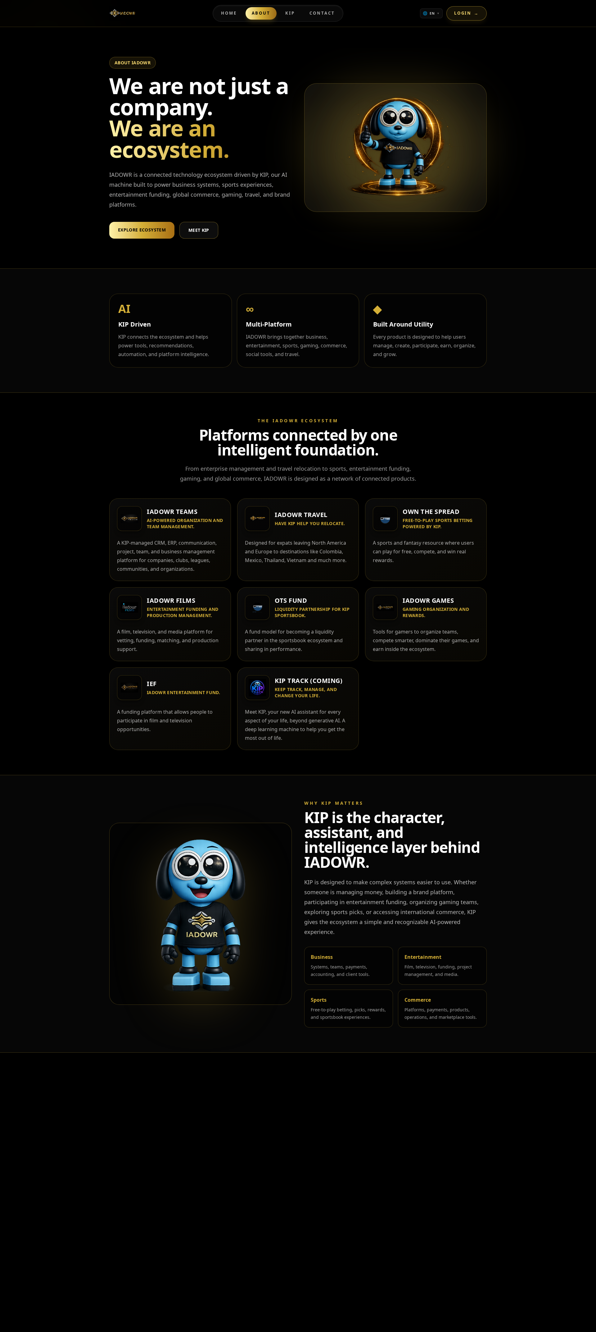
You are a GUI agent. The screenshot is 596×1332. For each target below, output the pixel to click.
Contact (322, 13)
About (261, 13)
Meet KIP (198, 230)
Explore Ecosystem (142, 230)
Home (229, 13)
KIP (290, 13)
